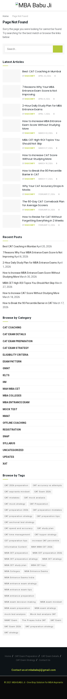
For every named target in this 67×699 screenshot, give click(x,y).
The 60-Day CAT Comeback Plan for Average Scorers (43, 203)
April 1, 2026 (44, 114)
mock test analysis (15, 614)
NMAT (6, 416)
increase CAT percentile (45, 540)
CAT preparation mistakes (47, 510)
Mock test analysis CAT (43, 614)
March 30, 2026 (45, 133)
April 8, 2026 (44, 99)
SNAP (6, 436)
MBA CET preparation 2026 (47, 552)
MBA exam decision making (20, 601)
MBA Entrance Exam (16, 402)
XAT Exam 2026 (12, 626)
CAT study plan (45, 528)
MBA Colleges (12, 396)
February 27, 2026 (46, 194)
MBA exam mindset (51, 601)
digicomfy (30, 76)
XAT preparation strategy (39, 626)
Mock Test (10, 409)
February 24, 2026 (46, 210)
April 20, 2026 (44, 76)
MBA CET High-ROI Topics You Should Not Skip (40, 141)
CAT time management (17, 534)
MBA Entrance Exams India (19, 577)
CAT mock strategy (14, 503)
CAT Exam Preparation (18, 341)
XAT (5, 464)
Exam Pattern (12, 361)
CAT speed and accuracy (18, 528)
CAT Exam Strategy (16, 348)
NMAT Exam (10, 620)
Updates (8, 457)
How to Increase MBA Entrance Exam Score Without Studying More (41, 124)
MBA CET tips (38, 565)
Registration (12, 430)
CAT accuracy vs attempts (47, 485)
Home (6, 16)
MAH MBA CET (11, 389)
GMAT (6, 368)
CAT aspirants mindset (17, 491)
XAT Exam (56, 620)
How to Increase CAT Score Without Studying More (39, 157)
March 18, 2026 (45, 163)
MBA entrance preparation (19, 595)
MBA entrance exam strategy (20, 583)
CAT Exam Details (14, 334)
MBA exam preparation (17, 608)
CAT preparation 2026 (16, 510)
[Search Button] (58, 49)
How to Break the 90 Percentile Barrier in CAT (28, 303)
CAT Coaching (12, 327)
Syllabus (9, 443)
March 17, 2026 (45, 179)
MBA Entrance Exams (36, 571)
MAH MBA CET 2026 (41, 546)
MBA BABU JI (18, 682)
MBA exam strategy (45, 608)
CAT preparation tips (48, 516)
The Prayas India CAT (34, 620)
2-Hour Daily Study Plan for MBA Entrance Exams (42, 107)
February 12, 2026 (46, 225)
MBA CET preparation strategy (21, 559)
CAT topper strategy (45, 534)
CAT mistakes (11, 497)
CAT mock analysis (34, 497)
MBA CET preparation (16, 552)
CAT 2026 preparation (16, 485)
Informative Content (15, 546)
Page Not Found (20, 16)
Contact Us (44, 660)
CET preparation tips (15, 540)
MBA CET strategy (52, 559)
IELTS (6, 375)
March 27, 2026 (45, 148)
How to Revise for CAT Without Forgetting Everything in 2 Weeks (42, 218)
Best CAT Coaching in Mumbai (41, 71)
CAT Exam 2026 (42, 491)
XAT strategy (11, 632)
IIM (4, 382)
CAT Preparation (39, 503)
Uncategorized (13, 450)
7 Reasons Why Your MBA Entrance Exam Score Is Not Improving (39, 90)
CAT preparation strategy (18, 516)
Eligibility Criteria (15, 355)
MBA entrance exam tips (18, 589)
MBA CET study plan (15, 565)
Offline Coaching (14, 423)
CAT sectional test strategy (19, 522)
